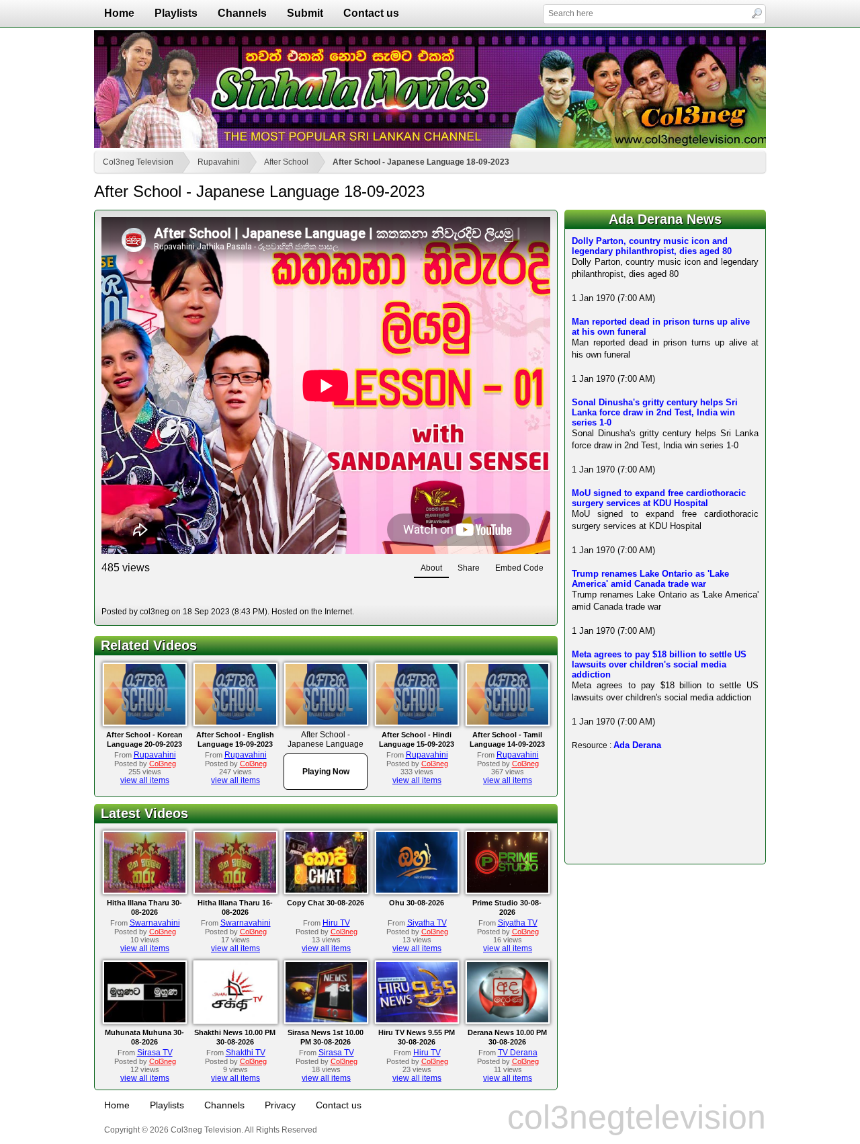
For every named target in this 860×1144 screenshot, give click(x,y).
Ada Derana (637, 745)
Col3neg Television (138, 162)
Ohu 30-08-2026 (416, 903)
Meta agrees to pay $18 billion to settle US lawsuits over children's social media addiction (659, 664)
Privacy (280, 1105)
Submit (305, 13)
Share (469, 568)
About (431, 568)
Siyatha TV (427, 923)
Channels (242, 13)
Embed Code (519, 568)
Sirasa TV (155, 1052)
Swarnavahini (155, 923)
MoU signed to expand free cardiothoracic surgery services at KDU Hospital (659, 498)
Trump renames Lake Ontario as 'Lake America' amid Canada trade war (650, 579)
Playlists (176, 13)
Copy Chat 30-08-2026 (325, 903)
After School (286, 162)
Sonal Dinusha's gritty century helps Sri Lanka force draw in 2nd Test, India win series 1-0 (655, 412)
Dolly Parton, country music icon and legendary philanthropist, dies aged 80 (652, 246)
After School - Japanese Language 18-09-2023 (421, 162)
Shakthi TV (245, 1052)
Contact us (371, 13)
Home (119, 13)
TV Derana (518, 1052)
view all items (144, 780)
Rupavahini (219, 162)
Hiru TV (336, 923)
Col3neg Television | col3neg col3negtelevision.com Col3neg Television (430, 89)
